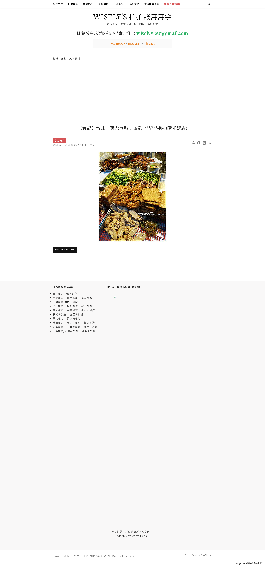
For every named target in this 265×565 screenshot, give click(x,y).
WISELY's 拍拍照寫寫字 (132, 16)
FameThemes (206, 555)
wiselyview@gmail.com (132, 536)
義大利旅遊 (74, 322)
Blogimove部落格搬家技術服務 (249, 563)
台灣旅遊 (118, 4)
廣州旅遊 (72, 306)
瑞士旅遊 (59, 322)
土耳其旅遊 (75, 327)
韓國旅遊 (71, 293)
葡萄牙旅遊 (91, 327)
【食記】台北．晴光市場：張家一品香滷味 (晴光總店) (132, 127)
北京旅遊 (86, 297)
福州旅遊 (59, 306)
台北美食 (59, 140)
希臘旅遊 (59, 327)
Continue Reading (65, 249)
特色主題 (58, 4)
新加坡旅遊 (88, 310)
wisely (57, 144)
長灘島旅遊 (59, 314)
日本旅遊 (73, 4)
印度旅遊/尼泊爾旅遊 (67, 331)
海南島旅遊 (71, 302)
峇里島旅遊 (76, 314)
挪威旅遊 (89, 322)
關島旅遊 (59, 318)
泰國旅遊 (59, 310)
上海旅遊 (58, 302)
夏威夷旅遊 (74, 318)
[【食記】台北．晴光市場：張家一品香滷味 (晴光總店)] (132, 196)
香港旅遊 (58, 297)
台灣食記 (134, 4)
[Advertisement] (132, 91)
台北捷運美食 (151, 4)
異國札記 (88, 4)
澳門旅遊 (72, 297)
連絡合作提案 (172, 4)
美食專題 (103, 4)
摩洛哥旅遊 (88, 331)
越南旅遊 (74, 310)
